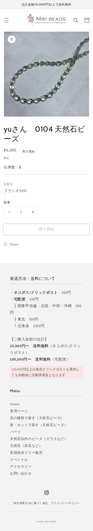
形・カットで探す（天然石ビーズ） (39, 425)
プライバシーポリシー (65, 503)
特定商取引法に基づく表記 (31, 503)
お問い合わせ (21, 473)
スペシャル (19, 459)
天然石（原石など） (26, 445)
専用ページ (19, 411)
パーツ (15, 432)
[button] (6, 20)
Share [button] (14, 244)
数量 (7, 202)
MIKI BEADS (50, 521)
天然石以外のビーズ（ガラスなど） (39, 438)
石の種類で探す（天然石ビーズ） (37, 418)
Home (14, 404)
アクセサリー (21, 466)
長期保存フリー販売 (26, 452)
